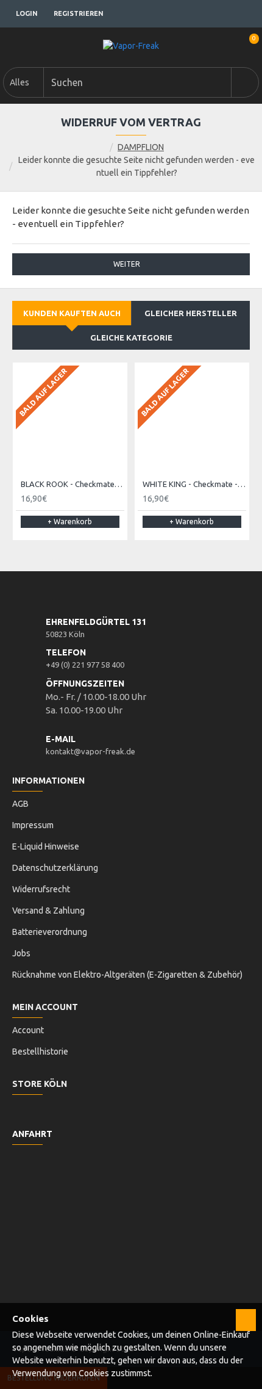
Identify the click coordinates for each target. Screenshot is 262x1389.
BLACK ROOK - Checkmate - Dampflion (72, 484)
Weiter (126, 264)
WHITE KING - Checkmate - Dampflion (194, 484)
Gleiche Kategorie (131, 337)
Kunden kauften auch (72, 313)
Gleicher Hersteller (190, 313)
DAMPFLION (141, 147)
